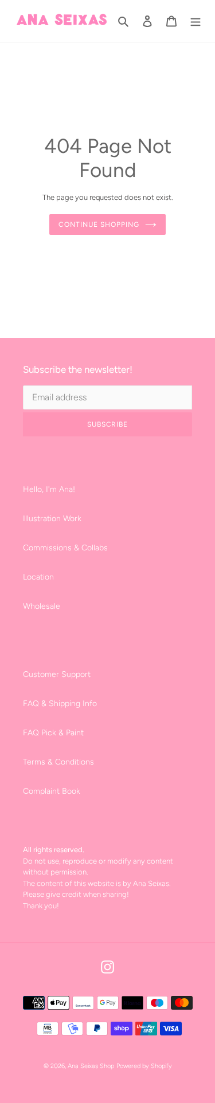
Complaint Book (51, 791)
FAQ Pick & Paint (53, 733)
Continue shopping (98, 224)
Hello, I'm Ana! (49, 489)
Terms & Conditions (58, 762)
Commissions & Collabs (65, 548)
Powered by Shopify (144, 1066)
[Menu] (195, 21)
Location (38, 577)
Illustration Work (52, 518)
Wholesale (41, 606)
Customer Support (57, 674)
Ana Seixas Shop (91, 1066)
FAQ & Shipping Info (60, 703)
